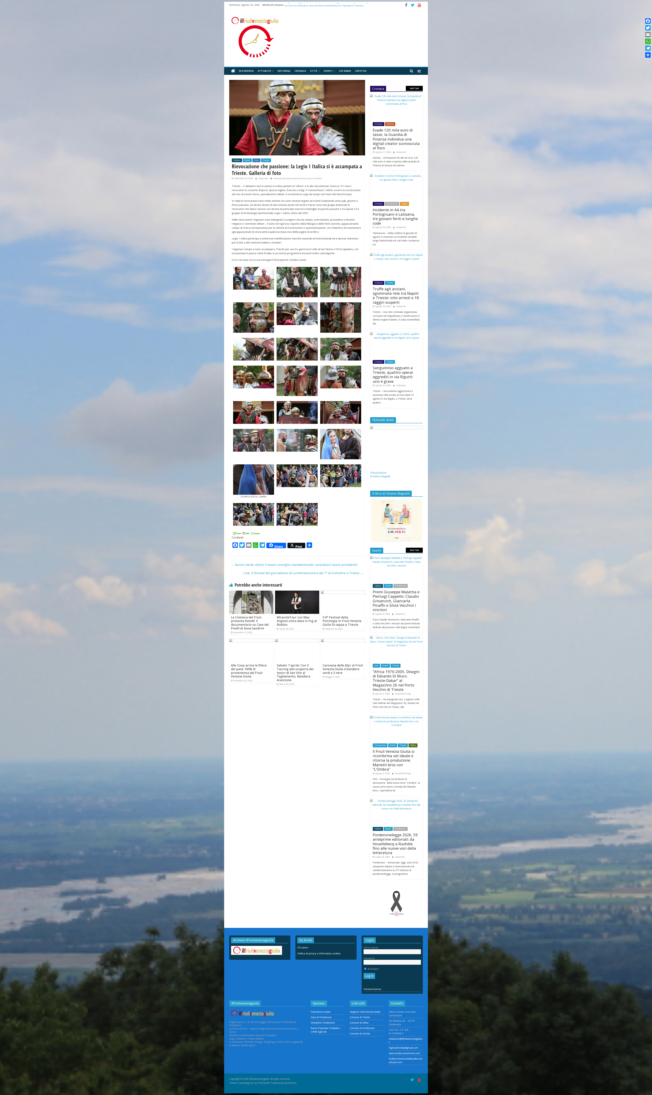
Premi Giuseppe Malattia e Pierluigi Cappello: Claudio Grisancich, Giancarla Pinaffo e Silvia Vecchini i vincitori (396, 600)
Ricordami (373, 968)
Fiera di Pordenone (321, 1017)
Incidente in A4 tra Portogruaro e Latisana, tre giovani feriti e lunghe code (324, 4)
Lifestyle (361, 70)
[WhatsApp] (648, 41)
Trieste (266, 160)
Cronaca (300, 70)
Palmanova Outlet (321, 1011)
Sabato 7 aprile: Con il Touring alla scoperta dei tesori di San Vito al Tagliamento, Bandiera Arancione (295, 672)
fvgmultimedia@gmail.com (403, 1047)
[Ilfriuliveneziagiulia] (233, 71)
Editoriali (284, 70)
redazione (263, 178)
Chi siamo (345, 70)
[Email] (648, 34)
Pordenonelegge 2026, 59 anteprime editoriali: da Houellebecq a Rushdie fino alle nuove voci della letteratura (395, 843)
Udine (404, 203)
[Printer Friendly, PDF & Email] (246, 533)
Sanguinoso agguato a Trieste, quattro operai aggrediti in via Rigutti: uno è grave (393, 374)
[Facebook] (648, 21)
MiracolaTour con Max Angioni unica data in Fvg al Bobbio (297, 621)
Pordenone (392, 203)
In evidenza (246, 70)
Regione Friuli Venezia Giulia (365, 1011)
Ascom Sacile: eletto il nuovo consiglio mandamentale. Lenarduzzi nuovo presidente (294, 565)
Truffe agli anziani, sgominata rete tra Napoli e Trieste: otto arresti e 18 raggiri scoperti (396, 295)
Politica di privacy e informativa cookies (319, 953)
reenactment (279, 178)
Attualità (264, 70)
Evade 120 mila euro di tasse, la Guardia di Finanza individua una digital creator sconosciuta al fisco (396, 138)
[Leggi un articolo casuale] (419, 70)
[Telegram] (648, 48)
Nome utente (371, 947)
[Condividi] (648, 55)
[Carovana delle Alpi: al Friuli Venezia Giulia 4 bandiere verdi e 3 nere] (343, 641)
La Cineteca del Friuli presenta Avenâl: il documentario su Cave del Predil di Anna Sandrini (250, 622)
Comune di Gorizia (360, 1033)
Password (369, 958)
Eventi (328, 70)
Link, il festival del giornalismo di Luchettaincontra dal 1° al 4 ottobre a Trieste (303, 573)
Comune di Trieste (360, 1017)
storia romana (315, 178)
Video (413, 745)
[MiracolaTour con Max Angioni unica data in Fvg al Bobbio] (297, 592)
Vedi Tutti (414, 88)
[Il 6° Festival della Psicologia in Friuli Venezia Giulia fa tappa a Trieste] (343, 592)
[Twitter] (648, 27)
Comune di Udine (359, 1022)
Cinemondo (380, 745)
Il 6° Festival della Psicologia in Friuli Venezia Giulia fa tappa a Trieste (342, 621)
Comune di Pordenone (362, 1028)
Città (313, 70)
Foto (256, 160)
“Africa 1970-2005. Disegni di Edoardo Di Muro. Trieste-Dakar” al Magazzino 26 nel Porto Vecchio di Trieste (396, 680)
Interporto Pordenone (323, 1022)
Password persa (372, 989)
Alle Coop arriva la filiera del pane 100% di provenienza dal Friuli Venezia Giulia (249, 670)
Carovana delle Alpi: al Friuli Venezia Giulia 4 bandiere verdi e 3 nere (343, 669)
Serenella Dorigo (403, 693)
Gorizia (390, 123)
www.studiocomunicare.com (404, 1053)
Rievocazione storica (297, 178)
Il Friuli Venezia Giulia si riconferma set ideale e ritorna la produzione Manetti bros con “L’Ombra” (393, 760)
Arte (376, 665)
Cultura (236, 160)
